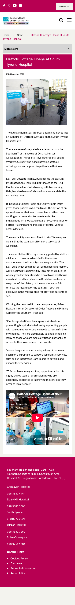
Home (6, 34)
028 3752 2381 (16, 544)
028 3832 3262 (16, 531)
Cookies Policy (19, 558)
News (20, 34)
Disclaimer (16, 563)
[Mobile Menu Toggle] (69, 20)
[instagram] (20, 5)
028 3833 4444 (16, 493)
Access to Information (23, 568)
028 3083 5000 (16, 506)
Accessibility (17, 573)
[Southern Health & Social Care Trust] (19, 21)
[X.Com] (9, 5)
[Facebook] (4, 5)
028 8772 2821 (16, 518)
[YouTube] (15, 5)
